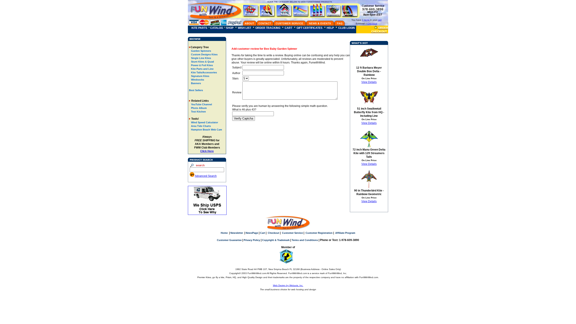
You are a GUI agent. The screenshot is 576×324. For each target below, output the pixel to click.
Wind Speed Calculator (204, 122)
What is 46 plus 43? (244, 109)
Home (224, 233)
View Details (369, 82)
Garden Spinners (200, 51)
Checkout (372, 23)
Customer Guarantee (229, 240)
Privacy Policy (252, 240)
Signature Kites (199, 76)
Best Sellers (196, 90)
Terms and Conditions (305, 240)
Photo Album (199, 108)
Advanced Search (206, 176)
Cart (262, 233)
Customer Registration (319, 233)
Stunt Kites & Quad (202, 61)
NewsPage (252, 233)
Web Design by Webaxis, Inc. (288, 285)
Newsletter (236, 233)
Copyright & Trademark (276, 240)
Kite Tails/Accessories (203, 72)
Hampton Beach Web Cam (206, 129)
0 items (366, 20)
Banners (195, 83)
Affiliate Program (345, 233)
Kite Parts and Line (202, 69)
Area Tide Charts (201, 126)
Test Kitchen (198, 111)
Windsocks (197, 79)
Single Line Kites (200, 58)
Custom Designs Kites (204, 54)
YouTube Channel (201, 104)
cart (380, 20)
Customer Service (292, 233)
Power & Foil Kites (201, 65)
